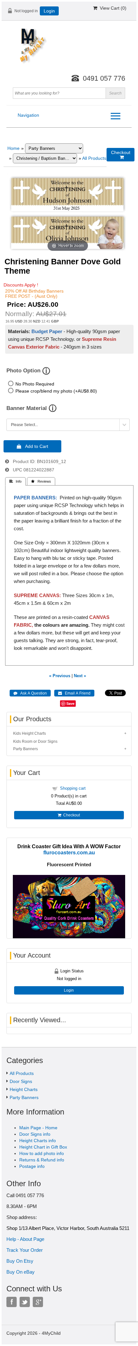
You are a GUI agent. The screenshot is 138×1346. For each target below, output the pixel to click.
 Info (15, 481)
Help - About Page (25, 1239)
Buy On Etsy (19, 1261)
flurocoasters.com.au (69, 852)
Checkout (70, 815)
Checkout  (120, 154)
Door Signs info (34, 1134)
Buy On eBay (20, 1272)
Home (13, 148)
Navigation (28, 115)
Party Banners (25, 749)
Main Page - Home (38, 1127)
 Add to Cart (32, 446)
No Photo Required (34, 384)
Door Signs (21, 1081)
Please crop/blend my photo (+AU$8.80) (56, 391)
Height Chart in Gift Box (43, 1147)
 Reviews (41, 481)
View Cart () (111, 8)
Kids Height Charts (29, 733)
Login (49, 11)
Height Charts (24, 1089)
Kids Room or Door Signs (35, 741)
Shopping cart (73, 788)
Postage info (32, 1166)
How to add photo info (41, 1153)
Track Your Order (24, 1250)
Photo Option (23, 371)
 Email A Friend (74, 693)
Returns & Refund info (41, 1159)
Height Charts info (37, 1140)
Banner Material (26, 408)
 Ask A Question (30, 693)
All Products (94, 158)
